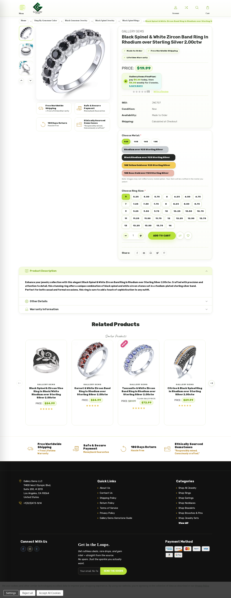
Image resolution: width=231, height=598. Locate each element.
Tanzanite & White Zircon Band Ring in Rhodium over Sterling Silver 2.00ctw (138, 391)
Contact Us (106, 493)
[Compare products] (186, 7)
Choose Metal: (131, 135)
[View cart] (207, 7)
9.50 (146, 211)
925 (126, 141)
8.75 (197, 204)
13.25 (136, 225)
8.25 (176, 204)
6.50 (187, 197)
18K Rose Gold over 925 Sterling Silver (146, 173)
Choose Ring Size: (134, 190)
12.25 (179, 218)
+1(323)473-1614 (33, 503)
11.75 (159, 218)
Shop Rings (185, 493)
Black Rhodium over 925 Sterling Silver (147, 157)
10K (136, 141)
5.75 (157, 197)
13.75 (160, 225)
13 (125, 225)
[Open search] (197, 7)
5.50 (146, 197)
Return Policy (107, 503)
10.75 (200, 211)
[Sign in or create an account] (175, 7)
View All (183, 523)
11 (126, 218)
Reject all (27, 593)
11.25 (136, 218)
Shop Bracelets (187, 508)
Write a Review (161, 91)
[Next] (30, 80)
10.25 (177, 211)
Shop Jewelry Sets (189, 518)
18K (155, 141)
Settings (11, 593)
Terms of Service (109, 508)
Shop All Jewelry (187, 488)
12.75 (203, 218)
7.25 (135, 204)
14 (170, 225)
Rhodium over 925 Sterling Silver (143, 149)
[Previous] (21, 80)
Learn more (136, 86)
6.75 (198, 197)
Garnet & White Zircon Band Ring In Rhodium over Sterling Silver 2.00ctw (92, 391)
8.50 (186, 204)
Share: (126, 252)
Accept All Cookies (50, 593)
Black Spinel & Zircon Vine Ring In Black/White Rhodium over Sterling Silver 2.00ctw (46, 393)
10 (166, 211)
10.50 (188, 211)
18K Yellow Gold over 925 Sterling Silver (147, 165)
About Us (105, 488)
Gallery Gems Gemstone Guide (116, 518)
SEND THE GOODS (113, 571)
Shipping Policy (108, 498)
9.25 (135, 211)
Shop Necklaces (187, 503)
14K (146, 141)
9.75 (156, 211)
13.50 (148, 225)
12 (169, 218)
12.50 (191, 218)
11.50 (147, 218)
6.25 (177, 197)
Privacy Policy (107, 513)
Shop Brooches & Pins (191, 513)
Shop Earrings (186, 498)
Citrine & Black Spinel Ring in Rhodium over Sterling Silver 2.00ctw (185, 391)
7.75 (156, 204)
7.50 (145, 204)
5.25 (136, 197)
